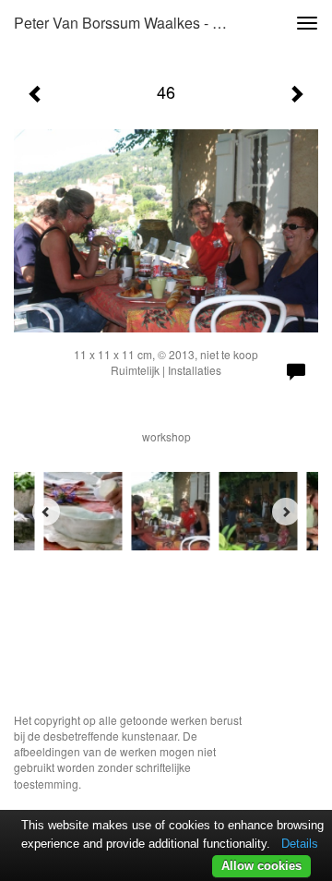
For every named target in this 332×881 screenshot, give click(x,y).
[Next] (286, 511)
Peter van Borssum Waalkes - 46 (121, 22)
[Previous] (46, 511)
